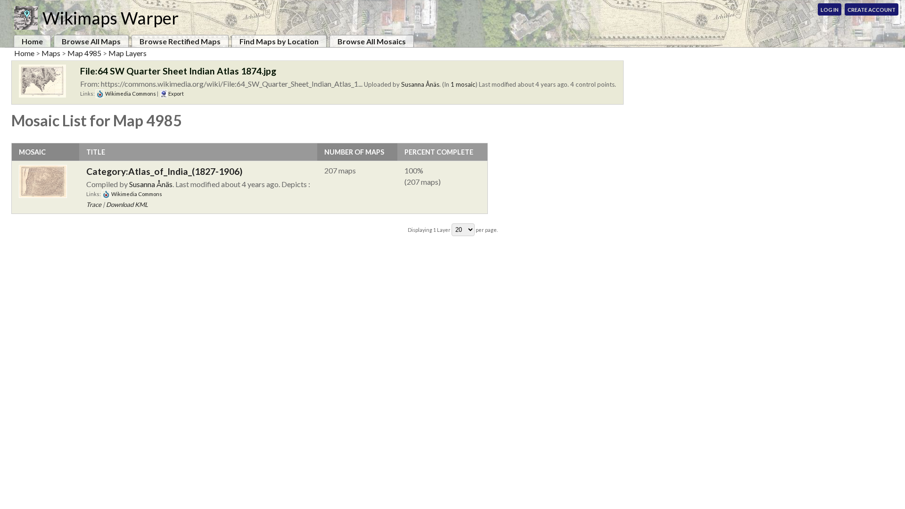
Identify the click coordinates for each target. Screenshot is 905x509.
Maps (50, 53)
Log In (830, 10)
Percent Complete (438, 152)
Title (95, 152)
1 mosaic (463, 84)
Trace (93, 204)
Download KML (127, 204)
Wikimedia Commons (130, 93)
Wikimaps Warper (110, 18)
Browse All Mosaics (371, 41)
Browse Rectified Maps (180, 41)
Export (175, 93)
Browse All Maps (91, 41)
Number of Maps (354, 152)
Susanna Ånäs (420, 84)
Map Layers (127, 53)
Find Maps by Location (279, 41)
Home (32, 41)
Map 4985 (84, 53)
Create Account (871, 10)
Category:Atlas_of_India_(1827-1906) (164, 171)
